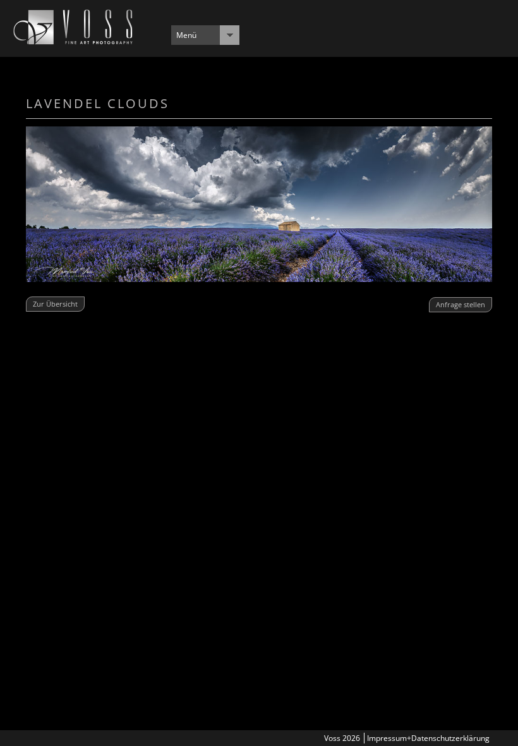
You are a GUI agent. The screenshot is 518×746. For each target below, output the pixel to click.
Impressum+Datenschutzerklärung (428, 738)
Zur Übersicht (55, 304)
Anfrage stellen (460, 304)
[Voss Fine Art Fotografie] (73, 41)
